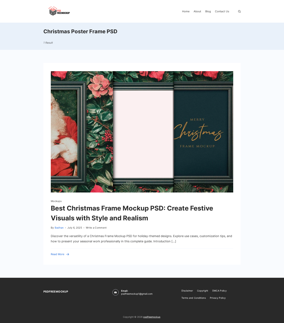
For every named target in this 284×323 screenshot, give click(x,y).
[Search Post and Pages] (239, 11)
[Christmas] (142, 191)
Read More (57, 254)
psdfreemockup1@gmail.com (137, 293)
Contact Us (222, 11)
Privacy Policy (218, 297)
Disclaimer (187, 290)
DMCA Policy (219, 290)
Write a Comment (96, 227)
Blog (208, 11)
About (197, 11)
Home (185, 11)
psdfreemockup (151, 316)
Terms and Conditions (193, 297)
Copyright (202, 290)
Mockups (56, 201)
